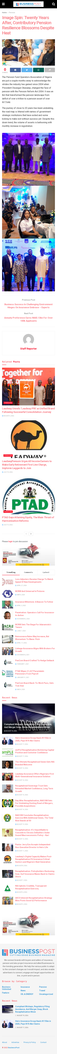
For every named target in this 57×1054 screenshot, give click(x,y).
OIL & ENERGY (27, 994)
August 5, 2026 (21, 904)
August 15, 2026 (22, 768)
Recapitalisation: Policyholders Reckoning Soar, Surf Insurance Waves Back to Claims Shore (35, 874)
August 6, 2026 (21, 892)
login (10, 541)
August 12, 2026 (22, 839)
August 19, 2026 (11, 731)
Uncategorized (46, 994)
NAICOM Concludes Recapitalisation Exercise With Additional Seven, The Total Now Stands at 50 (34, 818)
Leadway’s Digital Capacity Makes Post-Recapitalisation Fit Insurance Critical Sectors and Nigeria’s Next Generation (33, 859)
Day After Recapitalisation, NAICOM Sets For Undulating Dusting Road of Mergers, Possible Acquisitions (34, 803)
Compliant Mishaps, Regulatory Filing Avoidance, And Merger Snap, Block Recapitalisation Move (28, 726)
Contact (43, 1042)
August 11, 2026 (22, 851)
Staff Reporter (28, 348)
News (23, 990)
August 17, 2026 (22, 744)
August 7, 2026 (21, 880)
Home (4, 13)
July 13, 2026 (8, 525)
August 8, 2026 (21, 865)
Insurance (25, 987)
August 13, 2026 (22, 824)
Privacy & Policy (30, 1042)
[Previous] (26, 534)
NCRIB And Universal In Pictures (30, 591)
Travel (42, 990)
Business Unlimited (6, 988)
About (4, 1042)
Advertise (15, 1042)
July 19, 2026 (8, 472)
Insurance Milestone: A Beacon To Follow (34, 602)
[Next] (31, 534)
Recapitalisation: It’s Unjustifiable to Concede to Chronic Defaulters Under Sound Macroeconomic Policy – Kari (32, 832)
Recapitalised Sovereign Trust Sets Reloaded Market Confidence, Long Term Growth (34, 788)
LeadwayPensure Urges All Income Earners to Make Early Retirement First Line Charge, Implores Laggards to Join (27, 465)
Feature (5, 993)
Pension (12, 13)
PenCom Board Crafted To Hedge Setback (34, 660)
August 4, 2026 (8, 416)
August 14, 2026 (22, 780)
